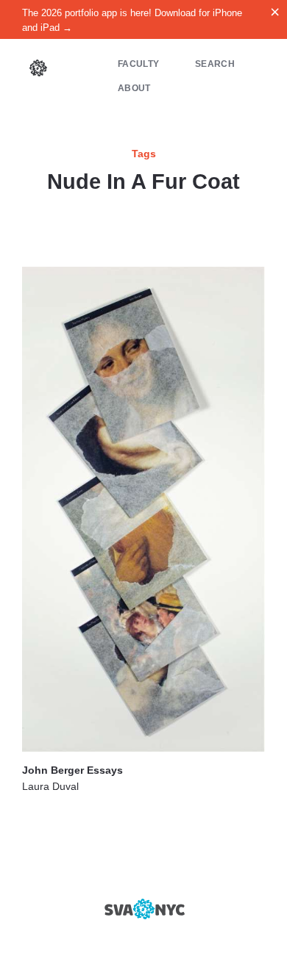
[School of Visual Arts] (143, 909)
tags (144, 153)
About (134, 88)
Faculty (138, 63)
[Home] (38, 70)
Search (215, 63)
